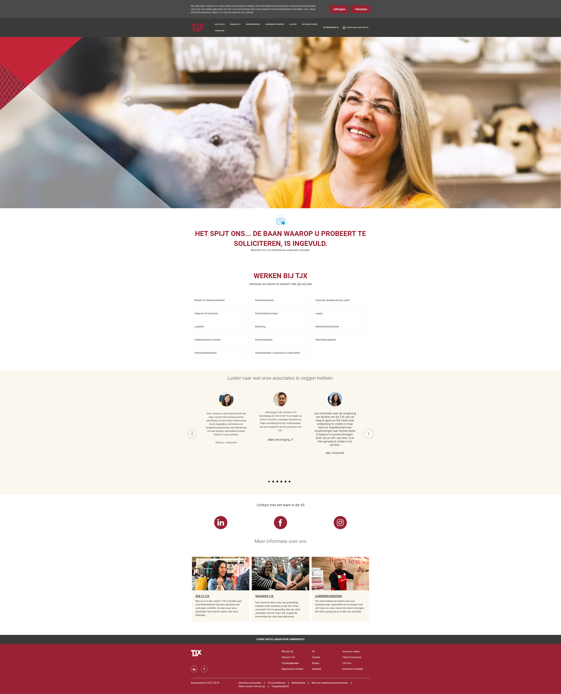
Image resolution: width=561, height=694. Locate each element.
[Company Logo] (201, 28)
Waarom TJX (235, 24)
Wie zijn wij (220, 24)
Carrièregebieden (253, 24)
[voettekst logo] (197, 653)
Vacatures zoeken (309, 24)
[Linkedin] (194, 669)
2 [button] (273, 481)
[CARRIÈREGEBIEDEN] (340, 589)
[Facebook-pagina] (204, 669)
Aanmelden (219, 31)
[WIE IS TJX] (220, 589)
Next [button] (368, 433)
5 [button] (285, 481)
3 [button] (277, 481)
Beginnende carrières (275, 24)
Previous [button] (192, 433)
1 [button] (269, 481)
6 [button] (289, 481)
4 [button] (281, 481)
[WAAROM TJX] (280, 589)
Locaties (293, 24)
